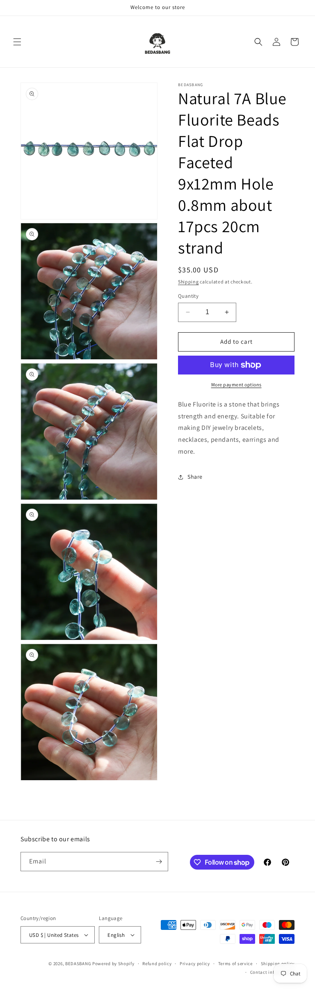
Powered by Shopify (113, 963)
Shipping (188, 282)
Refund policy (156, 963)
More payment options (236, 384)
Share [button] (195, 476)
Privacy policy (195, 963)
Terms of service (235, 963)
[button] (17, 42)
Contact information (272, 972)
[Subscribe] (159, 861)
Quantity (188, 295)
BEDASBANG (78, 963)
